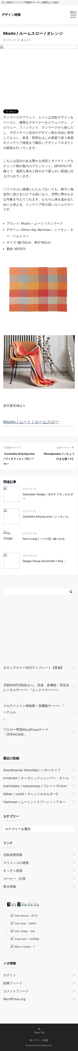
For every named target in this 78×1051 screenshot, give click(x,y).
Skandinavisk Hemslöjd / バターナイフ (32, 770)
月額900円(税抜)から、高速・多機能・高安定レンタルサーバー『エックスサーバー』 (36, 687)
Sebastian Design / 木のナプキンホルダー (48, 496)
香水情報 (9, 886)
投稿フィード (12, 983)
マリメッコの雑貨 (16, 863)
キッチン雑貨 (12, 871)
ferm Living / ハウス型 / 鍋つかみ (44, 538)
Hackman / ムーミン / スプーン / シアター (34, 802)
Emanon (47, 1045)
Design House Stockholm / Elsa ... (44, 561)
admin (27, 39)
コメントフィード (16, 991)
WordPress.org (14, 999)
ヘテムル (9, 712)
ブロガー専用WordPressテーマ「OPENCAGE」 (25, 732)
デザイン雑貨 (11, 14)
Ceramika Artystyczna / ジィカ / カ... (46, 516)
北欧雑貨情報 (12, 855)
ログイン (9, 975)
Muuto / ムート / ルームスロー (31, 421)
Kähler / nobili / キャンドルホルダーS (30, 794)
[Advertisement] (28, 636)
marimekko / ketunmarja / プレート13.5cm (35, 786)
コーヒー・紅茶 (14, 879)
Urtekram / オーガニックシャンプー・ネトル (36, 778)
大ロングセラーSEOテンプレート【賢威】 (33, 668)
